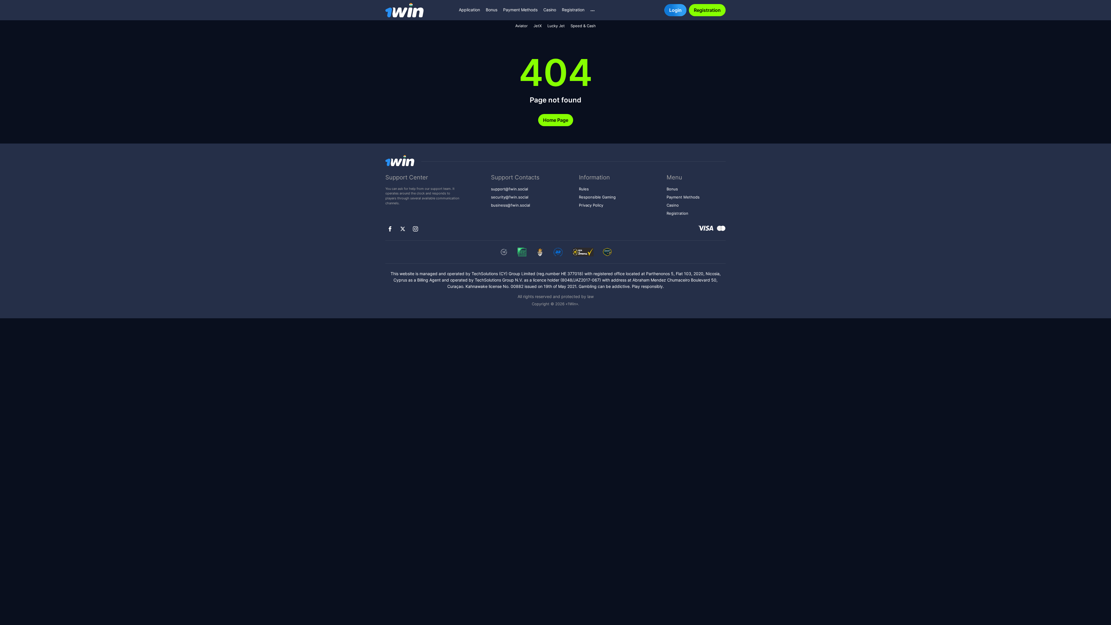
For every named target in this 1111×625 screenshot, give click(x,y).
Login (675, 10)
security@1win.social (509, 197)
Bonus (491, 9)
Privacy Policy (591, 205)
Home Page (555, 120)
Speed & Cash (583, 26)
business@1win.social (510, 205)
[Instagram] (415, 229)
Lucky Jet (556, 26)
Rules (584, 189)
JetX (538, 26)
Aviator (521, 26)
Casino (549, 9)
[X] (402, 229)
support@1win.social (509, 189)
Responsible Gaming (597, 197)
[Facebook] (390, 229)
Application (469, 9)
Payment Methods (520, 9)
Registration (573, 9)
